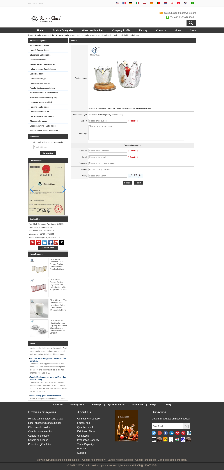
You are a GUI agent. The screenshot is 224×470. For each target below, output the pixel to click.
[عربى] (192, 3)
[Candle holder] (154, 439)
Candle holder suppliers (120, 460)
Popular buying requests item (42, 88)
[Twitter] (61, 242)
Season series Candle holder (42, 64)
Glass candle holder (92, 30)
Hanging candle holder (39, 107)
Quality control (85, 427)
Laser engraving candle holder (43, 126)
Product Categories (62, 30)
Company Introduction (89, 418)
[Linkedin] (171, 433)
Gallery (167, 404)
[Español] (151, 3)
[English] (117, 3)
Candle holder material (44, 35)
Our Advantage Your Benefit (42, 116)
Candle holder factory (93, 460)
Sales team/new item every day (43, 97)
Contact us (83, 435)
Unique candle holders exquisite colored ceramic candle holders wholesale (120, 108)
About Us (58, 404)
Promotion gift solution (39, 45)
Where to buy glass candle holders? (45, 393)
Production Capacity (88, 440)
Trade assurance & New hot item (44, 93)
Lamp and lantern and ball (41, 102)
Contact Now (48, 248)
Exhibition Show (86, 431)
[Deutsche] (131, 3)
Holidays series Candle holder (43, 69)
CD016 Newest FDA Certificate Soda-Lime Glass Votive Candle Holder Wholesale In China (58, 305)
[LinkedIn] (44, 242)
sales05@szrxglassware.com (180, 13)
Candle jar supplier (145, 460)
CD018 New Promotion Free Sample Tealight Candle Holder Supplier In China (57, 264)
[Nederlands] (165, 3)
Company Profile (121, 30)
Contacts (161, 30)
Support (81, 453)
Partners (81, 448)
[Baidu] (183, 439)
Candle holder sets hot (39, 112)
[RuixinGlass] (189, 433)
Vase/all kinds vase (38, 60)
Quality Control (116, 404)
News (193, 30)
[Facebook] (50, 242)
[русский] (144, 3)
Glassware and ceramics (41, 55)
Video (178, 30)
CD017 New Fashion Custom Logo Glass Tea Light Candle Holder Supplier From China (58, 285)
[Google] (177, 439)
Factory (143, 30)
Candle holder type (38, 79)
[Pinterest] (32, 242)
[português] (158, 3)
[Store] (165, 439)
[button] (64, 189)
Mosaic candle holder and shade (44, 131)
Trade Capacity (85, 444)
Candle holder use (38, 74)
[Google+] (55, 242)
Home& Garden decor (39, 50)
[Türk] (179, 3)
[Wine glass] (171, 439)
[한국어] (186, 3)
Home (40, 30)
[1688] (159, 439)
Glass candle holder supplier (64, 460)
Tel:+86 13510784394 (182, 17)
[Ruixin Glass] (46, 22)
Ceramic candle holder (65, 35)
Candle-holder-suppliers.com (98, 465)
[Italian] (138, 3)
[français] (124, 3)
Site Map (96, 404)
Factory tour (83, 423)
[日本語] (172, 3)
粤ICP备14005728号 (145, 465)
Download (137, 404)
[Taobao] (188, 439)
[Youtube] (38, 242)
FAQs (153, 404)
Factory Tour (77, 404)
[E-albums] (126, 441)
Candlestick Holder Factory (172, 460)
